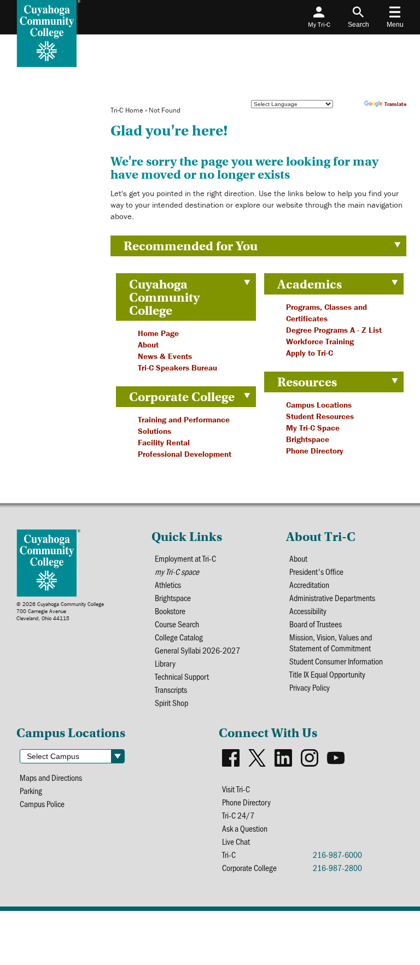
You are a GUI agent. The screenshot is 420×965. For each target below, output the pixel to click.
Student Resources (320, 416)
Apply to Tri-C (309, 353)
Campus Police (42, 803)
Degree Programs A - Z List (334, 330)
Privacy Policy (309, 687)
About (148, 344)
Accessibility (307, 610)
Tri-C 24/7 (238, 815)
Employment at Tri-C (185, 558)
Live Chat (236, 841)
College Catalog (179, 637)
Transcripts (171, 689)
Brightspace (307, 439)
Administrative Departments (332, 597)
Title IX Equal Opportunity (327, 674)
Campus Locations (319, 404)
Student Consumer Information (336, 661)
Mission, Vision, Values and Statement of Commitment (330, 643)
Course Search (177, 624)
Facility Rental (164, 442)
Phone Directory (314, 450)
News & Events (165, 356)
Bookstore (170, 610)
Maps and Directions (51, 777)
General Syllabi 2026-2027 (197, 650)
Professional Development (184, 454)
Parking (31, 790)
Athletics (168, 584)
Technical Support (182, 676)
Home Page (158, 333)
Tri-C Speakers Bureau (177, 367)
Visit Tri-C (236, 789)
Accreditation (309, 584)
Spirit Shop (171, 702)
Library (165, 663)
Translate (395, 104)
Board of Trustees (315, 624)
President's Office (316, 571)
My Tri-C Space (313, 427)
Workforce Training (320, 341)
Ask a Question (244, 828)
